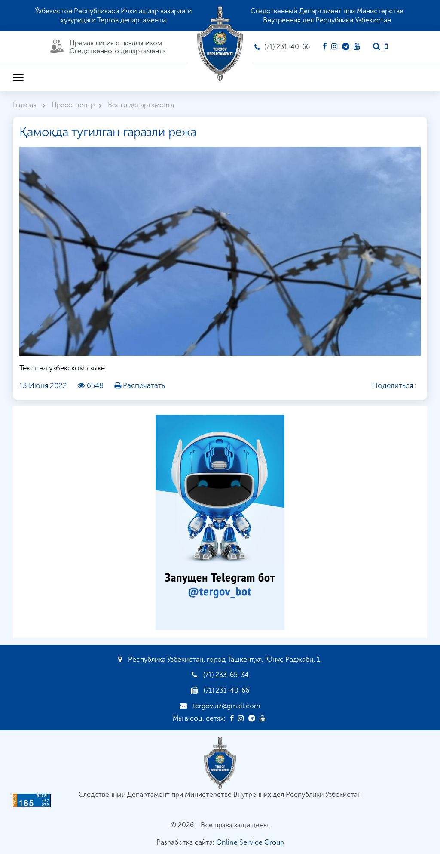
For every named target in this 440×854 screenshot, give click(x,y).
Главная (25, 105)
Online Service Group (250, 842)
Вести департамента (141, 105)
